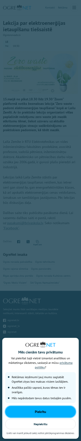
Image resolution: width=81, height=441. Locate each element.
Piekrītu (40, 412)
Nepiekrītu (40, 424)
